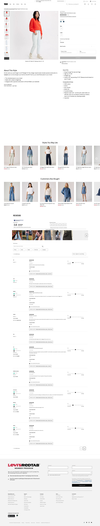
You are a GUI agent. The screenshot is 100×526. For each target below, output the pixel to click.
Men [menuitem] (14, 4)
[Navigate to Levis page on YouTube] (91, 522)
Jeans (11, 8)
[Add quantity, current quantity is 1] (94, 46)
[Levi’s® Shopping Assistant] (85, 4)
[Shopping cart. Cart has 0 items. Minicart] (95, 4)
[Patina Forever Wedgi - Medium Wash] (61, 21)
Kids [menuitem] (21, 4)
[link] (23, 522)
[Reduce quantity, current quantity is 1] (89, 46)
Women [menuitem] (17, 4)
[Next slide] (96, 158)
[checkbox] (49, 475)
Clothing (5, 8)
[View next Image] (57, 35)
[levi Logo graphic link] (6, 4)
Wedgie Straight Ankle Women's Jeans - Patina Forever (44, 286)
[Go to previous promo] (35, 1)
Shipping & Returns (65, 63)
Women (8, 8)
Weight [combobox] (29, 249)
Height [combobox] (22, 249)
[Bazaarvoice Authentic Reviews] (19, 220)
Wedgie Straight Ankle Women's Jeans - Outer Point (44, 273)
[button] (62, 42)
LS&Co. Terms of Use (80, 480)
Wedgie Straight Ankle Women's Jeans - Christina (43, 366)
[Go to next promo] (65, 1)
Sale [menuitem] (25, 4)
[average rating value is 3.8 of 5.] (63, 15)
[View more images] (6, 58)
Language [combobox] (44, 249)
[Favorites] (92, 4)
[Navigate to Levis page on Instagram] (89, 522)
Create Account (82, 485)
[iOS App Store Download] (11, 516)
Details (40, 1)
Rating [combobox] (15, 249)
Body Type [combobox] (36, 249)
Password (73, 470)
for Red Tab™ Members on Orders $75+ (68, 16)
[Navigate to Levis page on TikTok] (84, 522)
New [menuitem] (10, 4)
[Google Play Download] (20, 516)
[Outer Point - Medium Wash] (63, 21)
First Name (50, 465)
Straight (13, 8)
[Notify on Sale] (88, 4)
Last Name (73, 465)
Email (49, 470)
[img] (91, 472)
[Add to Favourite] (56, 13)
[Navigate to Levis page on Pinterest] (86, 522)
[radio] (61, 28)
